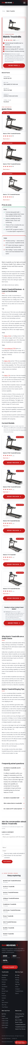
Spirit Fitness (5, 1016)
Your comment (6, 848)
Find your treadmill (9, 981)
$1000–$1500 (5, 1035)
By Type (17, 989)
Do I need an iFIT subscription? (8, 822)
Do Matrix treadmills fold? (11, 808)
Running (16, 991)
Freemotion (4, 994)
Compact (17, 1003)
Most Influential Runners (19, 1031)
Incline (16, 1001)
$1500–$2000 (5, 1037)
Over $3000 (4, 1042)
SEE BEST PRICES (13, 65)
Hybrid (16, 1007)
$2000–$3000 (5, 1039)
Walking (17, 994)
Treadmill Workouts (20, 1039)
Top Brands (5, 989)
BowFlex (4, 991)
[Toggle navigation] (24, 2)
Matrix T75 (7, 375)
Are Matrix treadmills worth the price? (12, 769)
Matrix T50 (7, 361)
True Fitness (5, 1021)
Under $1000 (5, 1032)
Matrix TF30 (7, 336)
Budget (3, 1030)
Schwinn (4, 1012)
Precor (3, 1007)
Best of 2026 (18, 1034)
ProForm (4, 1010)
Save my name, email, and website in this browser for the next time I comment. (14, 870)
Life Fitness (4, 1001)
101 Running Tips (19, 1028)
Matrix (3, 1003)
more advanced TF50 (10, 348)
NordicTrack (5, 1005)
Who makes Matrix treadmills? (9, 814)
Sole (3, 1014)
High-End (17, 998)
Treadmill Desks (19, 1005)
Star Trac (4, 1019)
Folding (16, 996)
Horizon (4, 996)
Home (3, 11)
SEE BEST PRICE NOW (13, 462)
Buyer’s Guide (18, 1036)
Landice (4, 998)
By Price (4, 1028)
